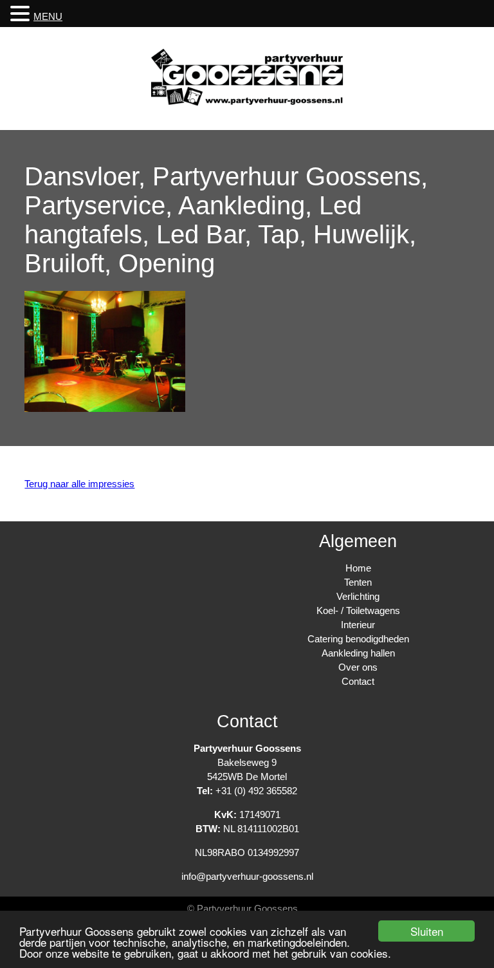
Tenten (358, 582)
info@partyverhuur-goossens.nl (247, 876)
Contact (358, 681)
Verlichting (358, 596)
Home (358, 568)
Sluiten (426, 931)
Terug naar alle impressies (79, 483)
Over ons (358, 667)
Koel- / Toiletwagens (358, 610)
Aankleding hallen (358, 652)
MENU (47, 16)
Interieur (358, 624)
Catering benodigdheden (358, 638)
